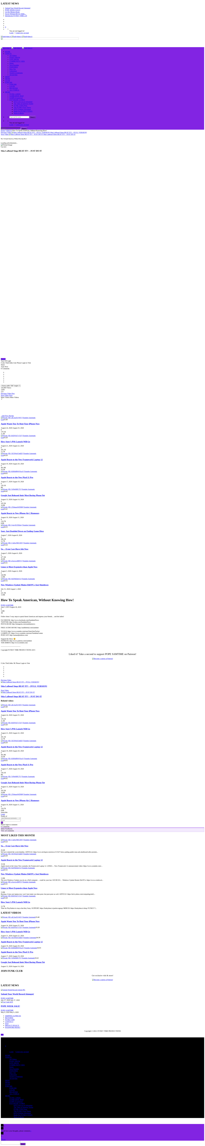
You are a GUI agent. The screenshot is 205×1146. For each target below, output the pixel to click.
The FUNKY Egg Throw (22, 107)
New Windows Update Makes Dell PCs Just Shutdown (24, 585)
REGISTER (13, 88)
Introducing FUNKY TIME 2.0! (16, 16)
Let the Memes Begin (12, 12)
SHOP (7, 77)
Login (11, 33)
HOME (7, 52)
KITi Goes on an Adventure (23, 102)
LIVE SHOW (14, 59)
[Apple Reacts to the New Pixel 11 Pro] (19, 471)
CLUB (7, 80)
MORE (7, 92)
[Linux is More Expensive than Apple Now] (18, 561)
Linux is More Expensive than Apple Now (19, 567)
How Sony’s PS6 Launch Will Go (15, 442)
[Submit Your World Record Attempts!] (13, 990)
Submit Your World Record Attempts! (17, 8)
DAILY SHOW (14, 57)
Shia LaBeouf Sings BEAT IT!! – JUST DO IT (21, 696)
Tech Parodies (14, 65)
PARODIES (13, 67)
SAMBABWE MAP (16, 96)
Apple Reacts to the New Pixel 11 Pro (17, 477)
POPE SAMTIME (7, 605)
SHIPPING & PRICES (13, 1016)
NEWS (7, 79)
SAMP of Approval (16, 98)
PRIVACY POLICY (12, 1025)
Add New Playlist (7, 416)
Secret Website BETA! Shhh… (15, 14)
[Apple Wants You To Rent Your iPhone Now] (18, 418)
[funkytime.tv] (16, 36)
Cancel (3, 359)
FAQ (7, 1023)
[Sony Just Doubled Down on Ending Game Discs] (18, 525)
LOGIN (12, 86)
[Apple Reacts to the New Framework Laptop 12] (18, 453)
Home (3, 130)
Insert (23, 1144)
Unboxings (13, 71)
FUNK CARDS (14, 94)
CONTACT (9, 1022)
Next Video (5, 690)
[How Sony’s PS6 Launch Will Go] (18, 436)
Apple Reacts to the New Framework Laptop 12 (22, 459)
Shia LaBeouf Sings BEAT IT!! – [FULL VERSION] (24, 686)
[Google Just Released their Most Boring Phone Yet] (18, 489)
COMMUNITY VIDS (17, 61)
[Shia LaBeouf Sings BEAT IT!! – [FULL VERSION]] (20, 682)
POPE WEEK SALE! (12, 10)
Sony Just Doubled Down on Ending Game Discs (22, 531)
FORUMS (8, 82)
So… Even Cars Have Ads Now (14, 549)
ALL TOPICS (14, 90)
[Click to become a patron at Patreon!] (102, 659)
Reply (4, 1140)
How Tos (12, 69)
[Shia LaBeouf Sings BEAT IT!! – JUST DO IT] (18, 692)
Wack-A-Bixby (19, 113)
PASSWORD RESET (12, 1027)
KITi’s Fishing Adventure (22, 109)
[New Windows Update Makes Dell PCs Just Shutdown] (18, 579)
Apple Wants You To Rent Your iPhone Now (20, 424)
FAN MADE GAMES (17, 100)
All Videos (13, 55)
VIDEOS (8, 54)
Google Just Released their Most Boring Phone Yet (23, 495)
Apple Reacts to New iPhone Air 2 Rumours (20, 513)
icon (2, 420)
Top (2, 1035)
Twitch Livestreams (16, 73)
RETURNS (9, 1018)
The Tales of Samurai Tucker (23, 104)
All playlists (13, 75)
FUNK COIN (10, 1020)
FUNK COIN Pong (20, 105)
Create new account (22, 33)
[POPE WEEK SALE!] (7, 1002)
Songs (11, 63)
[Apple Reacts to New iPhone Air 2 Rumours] (19, 507)
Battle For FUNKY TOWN (23, 111)
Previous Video (6, 680)
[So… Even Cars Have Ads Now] (19, 543)
